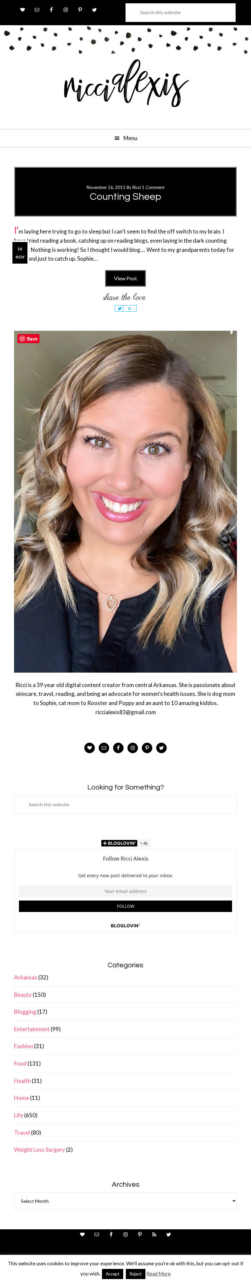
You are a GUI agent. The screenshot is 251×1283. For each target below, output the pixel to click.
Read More (158, 1273)
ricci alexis (125, 89)
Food (20, 1063)
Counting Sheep (125, 197)
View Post (125, 278)
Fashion (23, 1046)
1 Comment (153, 187)
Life (18, 1115)
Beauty (23, 994)
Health (22, 1080)
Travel (22, 1132)
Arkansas (25, 977)
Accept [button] (112, 1273)
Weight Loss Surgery (39, 1149)
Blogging (25, 1011)
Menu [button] (130, 138)
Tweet (119, 308)
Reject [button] (136, 1273)
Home (21, 1097)
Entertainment (32, 1029)
